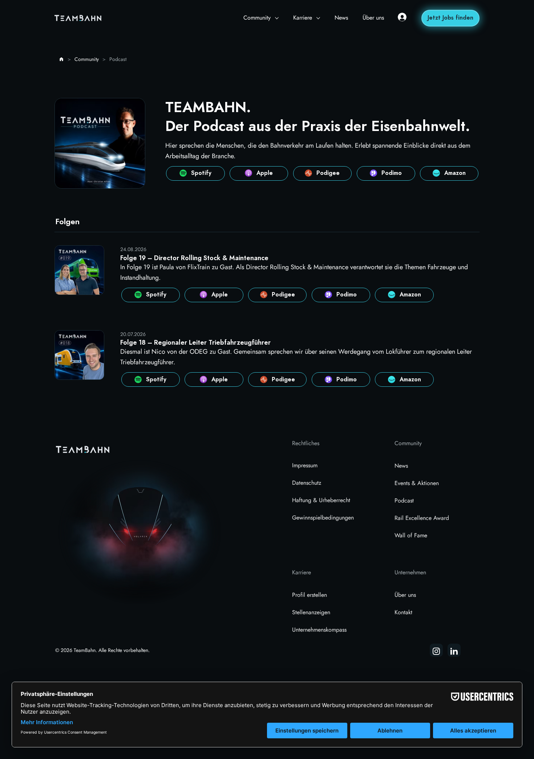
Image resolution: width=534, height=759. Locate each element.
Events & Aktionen (417, 483)
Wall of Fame (411, 535)
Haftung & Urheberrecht (321, 500)
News (401, 465)
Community (408, 443)
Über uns (405, 595)
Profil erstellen (309, 595)
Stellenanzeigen (311, 612)
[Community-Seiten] (277, 18)
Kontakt (403, 612)
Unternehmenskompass (319, 629)
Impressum (304, 465)
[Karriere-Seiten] (318, 18)
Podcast (404, 500)
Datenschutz (306, 483)
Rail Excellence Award (422, 518)
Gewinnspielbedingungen (323, 517)
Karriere (301, 572)
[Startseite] (61, 59)
